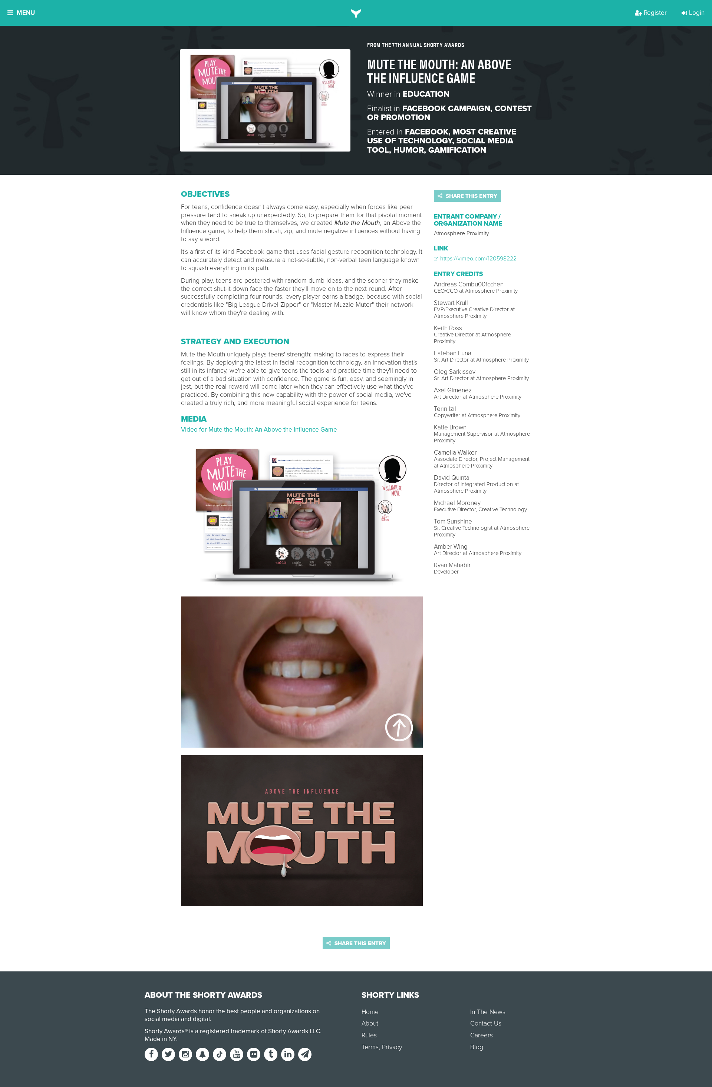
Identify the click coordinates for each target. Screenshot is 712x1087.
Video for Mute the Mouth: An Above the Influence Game (259, 429)
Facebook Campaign (446, 108)
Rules (369, 1035)
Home (370, 1012)
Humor (408, 150)
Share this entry (470, 196)
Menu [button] (26, 13)
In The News (487, 1012)
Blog (476, 1047)
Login (697, 13)
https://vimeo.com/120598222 (478, 258)
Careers (481, 1035)
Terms (370, 1047)
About (370, 1023)
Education (426, 94)
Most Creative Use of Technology (441, 136)
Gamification (457, 150)
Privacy (392, 1047)
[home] (356, 13)
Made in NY (160, 1039)
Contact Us (485, 1023)
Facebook (426, 132)
